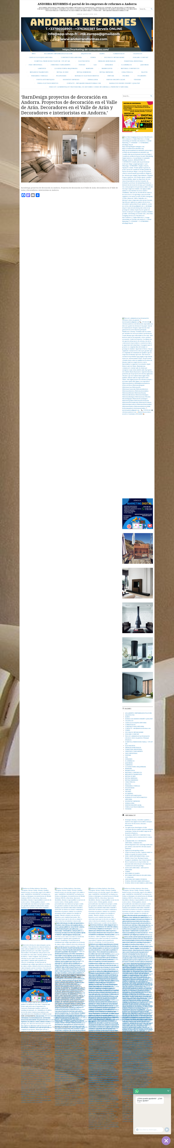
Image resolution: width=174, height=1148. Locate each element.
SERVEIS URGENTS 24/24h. (115, 79)
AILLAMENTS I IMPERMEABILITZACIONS (138, 713)
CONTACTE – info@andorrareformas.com (84, 83)
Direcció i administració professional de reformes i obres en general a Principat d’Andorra (88, 87)
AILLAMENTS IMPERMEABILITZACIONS (58, 53)
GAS (95, 65)
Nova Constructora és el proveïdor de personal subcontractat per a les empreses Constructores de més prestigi (138, 864)
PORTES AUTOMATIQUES (45, 79)
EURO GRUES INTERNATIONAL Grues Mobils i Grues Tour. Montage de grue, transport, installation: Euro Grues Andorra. (138, 858)
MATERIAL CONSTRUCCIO (130, 68)
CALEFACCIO (137, 53)
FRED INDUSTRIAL (35, 65)
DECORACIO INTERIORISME (114, 57)
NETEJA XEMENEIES (84, 72)
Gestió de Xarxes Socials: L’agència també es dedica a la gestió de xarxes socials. (138, 853)
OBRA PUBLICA (127, 72)
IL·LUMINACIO (126, 65)
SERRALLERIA (93, 79)
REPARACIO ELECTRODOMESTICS (87, 76)
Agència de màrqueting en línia (134, 850)
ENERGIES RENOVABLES (107, 61)
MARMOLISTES (107, 68)
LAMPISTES (42, 68)
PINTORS (110, 76)
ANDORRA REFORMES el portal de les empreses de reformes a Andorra (87, 4)
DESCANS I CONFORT (140, 57)
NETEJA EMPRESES (106, 72)
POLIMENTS (142, 76)
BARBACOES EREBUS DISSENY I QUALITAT (124, 83)
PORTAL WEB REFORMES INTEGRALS (137, 881)
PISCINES (126, 76)
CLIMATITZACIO (119, 53)
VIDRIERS (137, 79)
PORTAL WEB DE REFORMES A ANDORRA (138, 883)
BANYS (102, 53)
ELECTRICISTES (83, 61)
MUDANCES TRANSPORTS (39, 72)
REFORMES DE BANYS (132, 873)
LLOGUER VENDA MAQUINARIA (65, 68)
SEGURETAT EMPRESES (71, 79)
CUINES (93, 57)
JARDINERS (144, 65)
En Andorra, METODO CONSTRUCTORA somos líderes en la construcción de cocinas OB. (138, 837)
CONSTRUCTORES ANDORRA (71, 57)
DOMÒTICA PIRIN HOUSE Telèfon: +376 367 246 (52, 61)
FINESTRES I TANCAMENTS (60, 65)
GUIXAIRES (109, 65)
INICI (34, 53)
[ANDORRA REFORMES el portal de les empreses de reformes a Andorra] (87, 34)
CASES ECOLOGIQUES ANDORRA (41, 57)
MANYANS (89, 68)
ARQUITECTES (86, 53)
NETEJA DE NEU (62, 72)
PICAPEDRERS (61, 76)
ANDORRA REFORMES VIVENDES (136, 879)
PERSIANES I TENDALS (39, 76)
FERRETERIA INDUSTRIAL (133, 61)
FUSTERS (82, 65)
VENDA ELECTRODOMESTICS (47, 83)
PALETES (144, 72)
